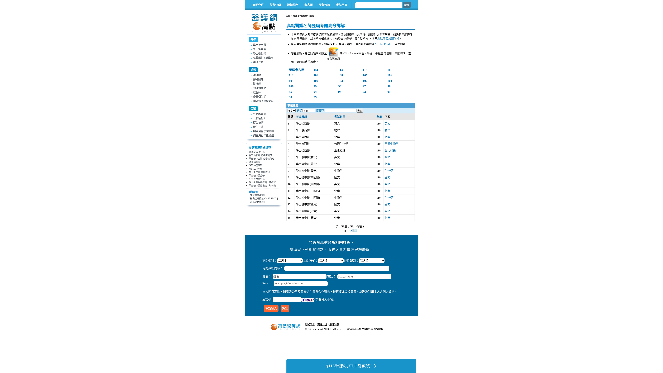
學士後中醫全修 (257, 175)
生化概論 (390, 150)
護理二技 (258, 62)
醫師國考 (258, 79)
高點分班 (258, 4)
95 (290, 91)
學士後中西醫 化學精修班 (261, 158)
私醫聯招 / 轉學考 (263, 57)
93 (339, 91)
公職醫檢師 (259, 118)
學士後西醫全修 (257, 179)
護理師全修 (254, 162)
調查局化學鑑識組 (263, 135)
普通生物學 (391, 143)
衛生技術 (258, 122)
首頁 (288, 16)
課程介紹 (275, 4)
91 (389, 91)
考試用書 (341, 4)
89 (315, 97)
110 (291, 75)
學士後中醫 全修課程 (259, 172)
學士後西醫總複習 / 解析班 (262, 182)
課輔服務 (292, 4)
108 (340, 75)
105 (291, 81)
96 (389, 86)
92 (364, 91)
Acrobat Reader (383, 44)
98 (339, 86)
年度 (379, 116)
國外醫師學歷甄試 (263, 100)
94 (315, 91)
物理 (387, 130)
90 (290, 97)
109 (316, 75)
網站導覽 (334, 324)
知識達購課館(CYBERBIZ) (263, 198)
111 (389, 70)
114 (316, 70)
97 (364, 86)
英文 (387, 123)
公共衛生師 (259, 96)
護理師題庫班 (255, 165)
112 (365, 70)
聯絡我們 (310, 324)
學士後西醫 (259, 44)
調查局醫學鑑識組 (263, 131)
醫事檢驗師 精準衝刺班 (260, 155)
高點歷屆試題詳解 (388, 38)
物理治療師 (259, 88)
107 (365, 75)
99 (315, 86)
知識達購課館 (257, 195)
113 (340, 70)
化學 (387, 137)
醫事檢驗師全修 (257, 152)
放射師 (257, 92)
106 (389, 75)
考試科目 (339, 116)
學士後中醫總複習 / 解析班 (262, 185)
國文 (387, 177)
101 (389, 81)
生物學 (389, 170)
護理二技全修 (255, 169)
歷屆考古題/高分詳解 (303, 16)
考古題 (308, 4)
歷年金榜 (324, 4)
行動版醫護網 (349, 324)
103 (340, 81)
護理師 (257, 75)
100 (291, 86)
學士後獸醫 (259, 53)
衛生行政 (258, 126)
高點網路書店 (257, 201)
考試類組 (301, 116)
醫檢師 (257, 83)
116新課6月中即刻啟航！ (351, 366)
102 (365, 81)
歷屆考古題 (296, 70)
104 (316, 81)
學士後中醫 (259, 49)
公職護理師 (259, 113)
